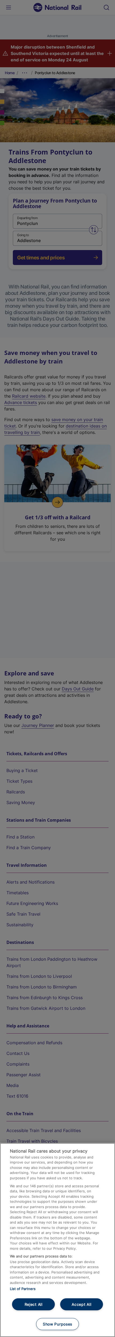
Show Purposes (57, 1324)
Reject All (34, 1304)
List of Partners (23, 1289)
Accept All (81, 1304)
